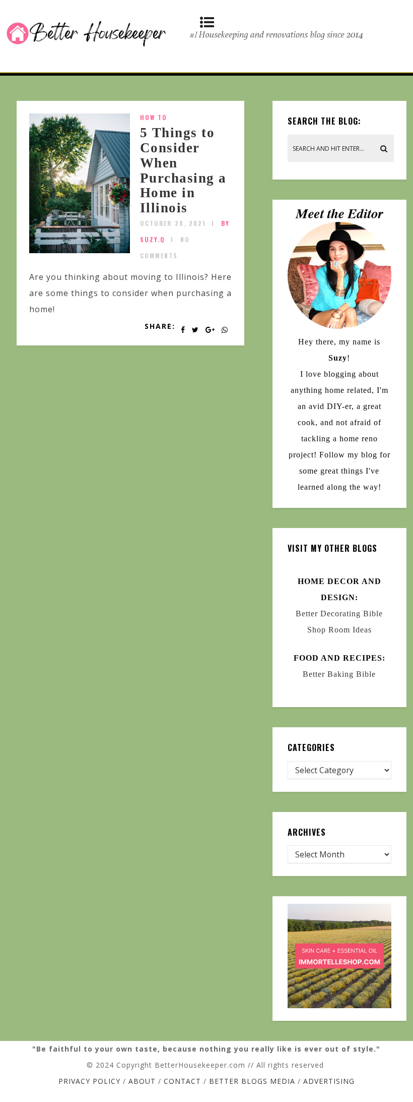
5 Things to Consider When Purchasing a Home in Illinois (183, 170)
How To (153, 117)
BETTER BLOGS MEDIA (252, 1081)
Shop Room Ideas (339, 629)
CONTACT (182, 1081)
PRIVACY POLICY (89, 1081)
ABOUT (142, 1081)
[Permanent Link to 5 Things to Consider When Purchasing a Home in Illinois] (79, 250)
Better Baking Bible (339, 674)
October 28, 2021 (173, 223)
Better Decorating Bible (339, 613)
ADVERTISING (329, 1081)
